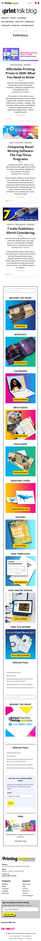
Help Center (26, 884)
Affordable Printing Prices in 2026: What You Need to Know (20, 73)
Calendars (22, 18)
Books (13, 18)
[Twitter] (3, 929)
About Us (25, 891)
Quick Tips (19, 22)
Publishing (27, 65)
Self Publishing (7, 22)
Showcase (16, 25)
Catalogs (5, 891)
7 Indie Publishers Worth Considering (20, 231)
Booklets (5, 18)
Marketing (29, 22)
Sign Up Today (9, 914)
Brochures (5, 893)
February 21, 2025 (9, 274)
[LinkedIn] (10, 929)
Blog (23, 886)
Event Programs (11, 675)
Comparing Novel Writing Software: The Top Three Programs (20, 153)
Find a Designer (27, 895)
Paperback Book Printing (13, 672)
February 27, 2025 (9, 200)
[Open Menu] (2, 3)
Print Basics (19, 142)
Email (9, 793)
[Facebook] (1, 929)
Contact (25, 889)
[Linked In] (35, 118)
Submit (10, 803)
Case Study (5, 25)
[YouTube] (8, 929)
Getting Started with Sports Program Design (19, 684)
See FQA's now (20, 841)
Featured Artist (27, 25)
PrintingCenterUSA (16, 65)
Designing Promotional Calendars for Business (20, 687)
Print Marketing (20, 224)
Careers (25, 893)
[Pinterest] (14, 929)
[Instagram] (6, 929)
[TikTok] (12, 929)
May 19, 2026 (8, 118)
